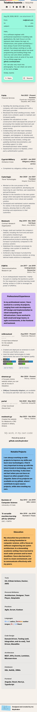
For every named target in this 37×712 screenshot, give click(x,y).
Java (28, 225)
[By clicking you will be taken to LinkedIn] (24, 7)
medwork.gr (17, 235)
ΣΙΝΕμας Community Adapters (14, 390)
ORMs (17, 670)
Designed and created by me (22, 708)
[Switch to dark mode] (30, 7)
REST (7, 656)
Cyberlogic (6, 177)
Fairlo (4, 95)
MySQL (32, 225)
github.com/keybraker (12, 61)
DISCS (30, 272)
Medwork (6, 221)
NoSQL (12, 670)
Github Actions (14, 581)
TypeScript (23, 99)
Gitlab (33, 101)
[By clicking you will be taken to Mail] (17, 7)
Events (17, 656)
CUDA (18, 283)
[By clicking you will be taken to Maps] (13, 7)
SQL (6, 670)
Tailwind (32, 378)
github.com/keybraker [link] (18, 441)
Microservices (11, 658)
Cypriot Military (8, 159)
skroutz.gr (5, 345)
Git (6, 581)
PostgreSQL (31, 99)
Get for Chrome (24, 368)
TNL (33, 272)
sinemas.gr (6, 377)
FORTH (4, 266)
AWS (29, 101)
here (16, 69)
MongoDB (32, 403)
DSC (3, 521)
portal (4, 401)
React (24, 225)
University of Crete (8, 505)
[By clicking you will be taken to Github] (20, 7)
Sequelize (24, 101)
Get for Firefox (8, 368)
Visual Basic (31, 181)
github (20, 481)
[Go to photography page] (7, 7)
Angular (24, 181)
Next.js (27, 378)
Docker (25, 581)
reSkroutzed (7, 334)
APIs (12, 656)
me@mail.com (28, 20)
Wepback (32, 336)
